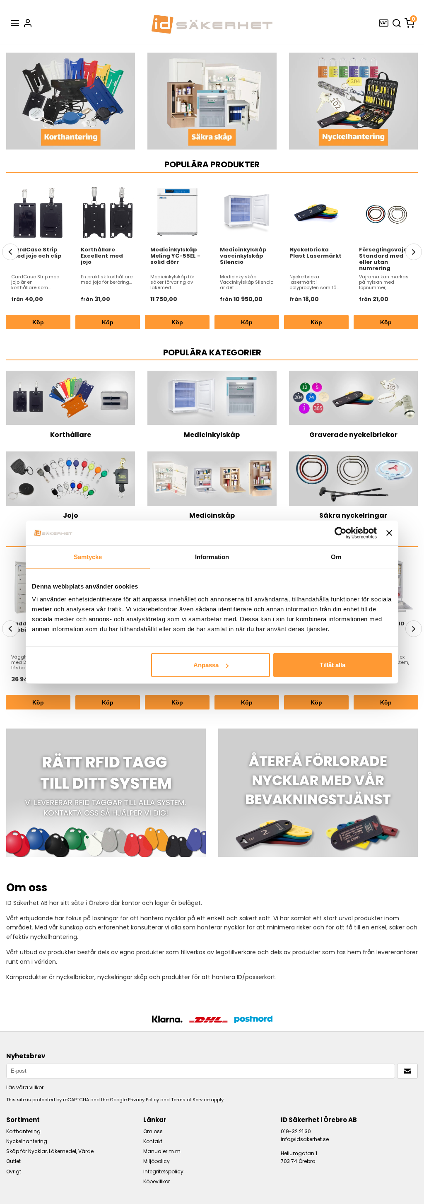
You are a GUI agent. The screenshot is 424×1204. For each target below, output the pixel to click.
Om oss (153, 1131)
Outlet (13, 1161)
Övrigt (13, 1171)
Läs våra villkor (24, 1087)
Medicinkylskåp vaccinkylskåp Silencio (243, 256)
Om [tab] (336, 556)
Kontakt (152, 1141)
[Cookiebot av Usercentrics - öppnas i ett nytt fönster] (340, 532)
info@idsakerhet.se (305, 1139)
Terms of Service (190, 1099)
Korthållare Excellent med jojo (102, 256)
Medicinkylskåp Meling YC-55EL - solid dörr (175, 256)
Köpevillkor (156, 1181)
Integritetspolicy (163, 1171)
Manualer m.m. (162, 1151)
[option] (38, 255)
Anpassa (206, 664)
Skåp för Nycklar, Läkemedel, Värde (50, 1151)
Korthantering (23, 1131)
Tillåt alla (332, 664)
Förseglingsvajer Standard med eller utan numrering (384, 259)
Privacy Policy (143, 1099)
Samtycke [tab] (88, 556)
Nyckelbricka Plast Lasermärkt (315, 253)
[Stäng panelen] (389, 533)
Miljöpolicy (156, 1161)
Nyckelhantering (26, 1141)
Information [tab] (212, 556)
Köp (177, 322)
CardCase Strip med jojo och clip (36, 253)
